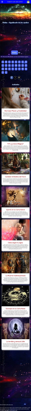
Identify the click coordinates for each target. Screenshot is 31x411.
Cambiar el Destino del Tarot (15, 177)
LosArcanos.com (13, 410)
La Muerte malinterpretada (15, 276)
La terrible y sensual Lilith (15, 341)
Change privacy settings (15, 400)
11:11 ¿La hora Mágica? (15, 144)
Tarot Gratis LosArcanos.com (6, 404)
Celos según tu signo (15, 243)
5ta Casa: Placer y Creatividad (15, 111)
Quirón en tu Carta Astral (15, 210)
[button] (11, 77)
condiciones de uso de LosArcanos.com (19, 409)
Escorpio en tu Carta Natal (15, 309)
